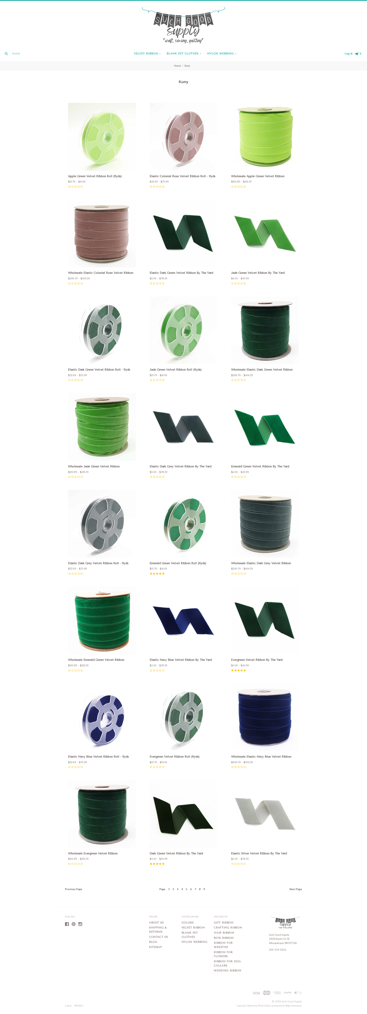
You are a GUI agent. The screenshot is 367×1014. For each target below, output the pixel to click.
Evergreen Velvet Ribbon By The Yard (257, 660)
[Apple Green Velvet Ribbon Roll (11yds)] (102, 137)
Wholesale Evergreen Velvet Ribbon (93, 853)
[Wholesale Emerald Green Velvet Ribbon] (102, 621)
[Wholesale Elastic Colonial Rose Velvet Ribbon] (102, 234)
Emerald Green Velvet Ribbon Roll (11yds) (178, 563)
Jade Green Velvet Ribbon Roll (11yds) (176, 369)
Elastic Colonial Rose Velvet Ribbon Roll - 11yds (182, 176)
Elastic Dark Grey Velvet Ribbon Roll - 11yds (98, 563)
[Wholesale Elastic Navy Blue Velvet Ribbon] (265, 718)
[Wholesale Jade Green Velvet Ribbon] (102, 427)
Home (177, 65)
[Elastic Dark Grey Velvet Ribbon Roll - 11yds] (102, 524)
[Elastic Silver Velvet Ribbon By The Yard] (265, 814)
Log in (348, 53)
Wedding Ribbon (227, 970)
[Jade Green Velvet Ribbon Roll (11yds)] (184, 331)
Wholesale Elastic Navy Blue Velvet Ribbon (261, 756)
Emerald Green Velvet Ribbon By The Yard (260, 466)
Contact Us (158, 937)
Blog (153, 941)
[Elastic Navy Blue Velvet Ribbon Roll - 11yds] (102, 718)
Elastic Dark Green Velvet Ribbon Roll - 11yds (99, 369)
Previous (73, 889)
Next (296, 889)
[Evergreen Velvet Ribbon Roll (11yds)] (184, 718)
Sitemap (155, 947)
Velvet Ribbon (146, 53)
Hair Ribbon (224, 932)
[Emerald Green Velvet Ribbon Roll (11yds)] (184, 524)
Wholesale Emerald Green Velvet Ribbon (96, 660)
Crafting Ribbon (228, 927)
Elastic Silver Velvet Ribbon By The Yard (259, 853)
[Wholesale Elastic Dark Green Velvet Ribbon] (265, 331)
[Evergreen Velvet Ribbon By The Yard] (265, 621)
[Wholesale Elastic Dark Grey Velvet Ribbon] (265, 524)
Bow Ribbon (224, 937)
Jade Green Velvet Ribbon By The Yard (258, 273)
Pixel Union (264, 1005)
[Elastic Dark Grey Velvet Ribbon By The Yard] (184, 427)
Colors (188, 922)
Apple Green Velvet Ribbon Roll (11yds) (95, 176)
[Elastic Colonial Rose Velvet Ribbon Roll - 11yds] (184, 137)
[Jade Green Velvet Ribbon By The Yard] (265, 234)
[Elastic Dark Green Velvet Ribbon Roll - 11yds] (102, 331)
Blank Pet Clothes (183, 53)
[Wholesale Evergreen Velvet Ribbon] (102, 814)
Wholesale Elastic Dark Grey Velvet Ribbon (261, 563)
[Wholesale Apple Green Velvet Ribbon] (265, 137)
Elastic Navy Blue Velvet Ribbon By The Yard (181, 660)
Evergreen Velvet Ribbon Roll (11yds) (175, 756)
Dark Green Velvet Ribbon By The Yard (176, 853)
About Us (156, 922)
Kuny (187, 65)
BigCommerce (293, 1005)
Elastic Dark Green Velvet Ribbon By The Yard (181, 273)
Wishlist (78, 1005)
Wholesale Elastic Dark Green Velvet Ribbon (262, 369)
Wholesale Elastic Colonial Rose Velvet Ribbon (100, 273)
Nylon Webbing (220, 53)
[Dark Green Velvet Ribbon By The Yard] (184, 814)
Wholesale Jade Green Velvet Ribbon (94, 466)
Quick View (102, 165)
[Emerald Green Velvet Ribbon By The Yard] (265, 427)
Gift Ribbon (223, 922)
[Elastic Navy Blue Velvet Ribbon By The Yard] (184, 621)
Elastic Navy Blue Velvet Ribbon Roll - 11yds (98, 756)
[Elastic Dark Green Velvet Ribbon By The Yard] (184, 234)
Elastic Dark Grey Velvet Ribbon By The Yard (180, 466)
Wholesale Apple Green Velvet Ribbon (257, 176)
